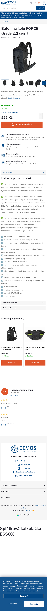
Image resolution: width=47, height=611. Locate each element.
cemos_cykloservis (25, 476)
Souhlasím (34, 604)
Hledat (41, 8)
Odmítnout (13, 603)
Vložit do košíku (24, 124)
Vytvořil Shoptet (25, 515)
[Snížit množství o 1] (40, 117)
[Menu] (44, 3)
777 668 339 (25, 468)
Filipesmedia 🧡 (29, 511)
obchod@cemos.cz (25, 461)
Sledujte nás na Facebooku (25, 472)
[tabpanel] (12, 345)
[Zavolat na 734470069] (31, 3)
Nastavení (23, 596)
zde (37, 591)
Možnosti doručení (11, 112)
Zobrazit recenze (15, 395)
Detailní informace (14, 98)
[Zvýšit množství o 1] (40, 114)
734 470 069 (25, 465)
